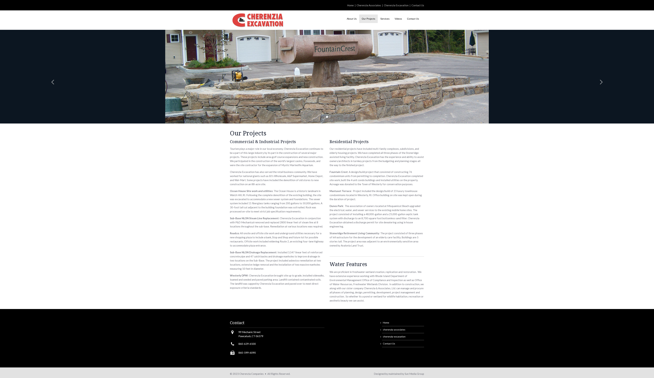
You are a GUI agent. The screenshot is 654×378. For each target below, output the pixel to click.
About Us (352, 18)
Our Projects (368, 18)
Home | (352, 5)
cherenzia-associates (394, 329)
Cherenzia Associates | (370, 5)
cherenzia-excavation (394, 336)
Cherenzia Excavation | (397, 5)
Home (386, 322)
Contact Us (417, 5)
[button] (49, 77)
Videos (398, 18)
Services (385, 18)
